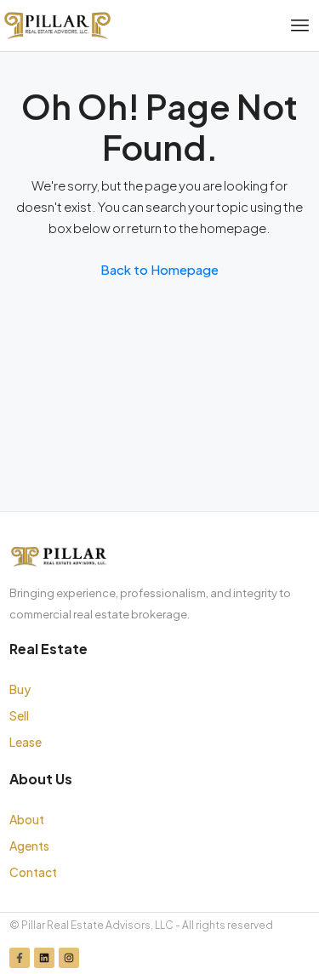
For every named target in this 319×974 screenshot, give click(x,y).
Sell (19, 715)
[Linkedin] (44, 958)
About (26, 819)
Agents (29, 845)
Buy (20, 689)
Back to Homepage (159, 269)
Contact (33, 872)
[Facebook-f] (19, 958)
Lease (25, 741)
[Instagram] (69, 958)
